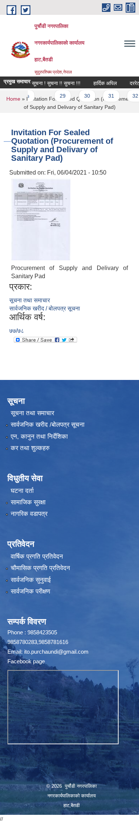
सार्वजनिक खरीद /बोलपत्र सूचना (48, 424)
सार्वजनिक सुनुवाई (31, 579)
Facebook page (26, 661)
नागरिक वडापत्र (29, 513)
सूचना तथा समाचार (29, 300)
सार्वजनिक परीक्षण (30, 591)
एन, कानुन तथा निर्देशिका (39, 436)
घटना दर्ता (22, 490)
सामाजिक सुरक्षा (28, 502)
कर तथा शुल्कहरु (30, 448)
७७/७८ (16, 331)
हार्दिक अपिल (98, 83)
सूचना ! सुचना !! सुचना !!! (49, 83)
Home (13, 99)
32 (128, 96)
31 (104, 96)
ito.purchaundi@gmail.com (56, 651)
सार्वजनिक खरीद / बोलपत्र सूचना (44, 308)
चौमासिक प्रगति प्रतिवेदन (40, 568)
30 (80, 96)
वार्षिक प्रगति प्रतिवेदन (37, 556)
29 (56, 96)
